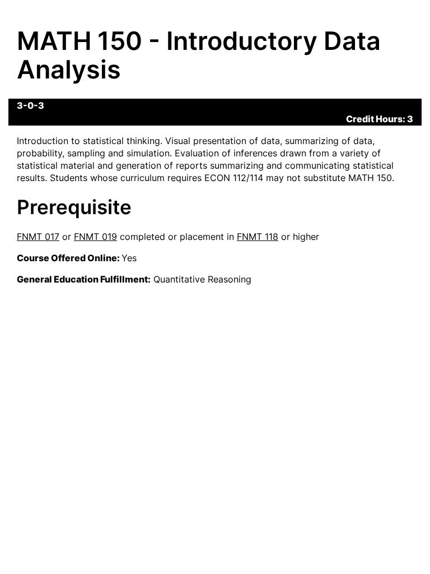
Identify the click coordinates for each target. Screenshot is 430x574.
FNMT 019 (95, 236)
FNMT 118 (257, 236)
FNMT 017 (38, 236)
